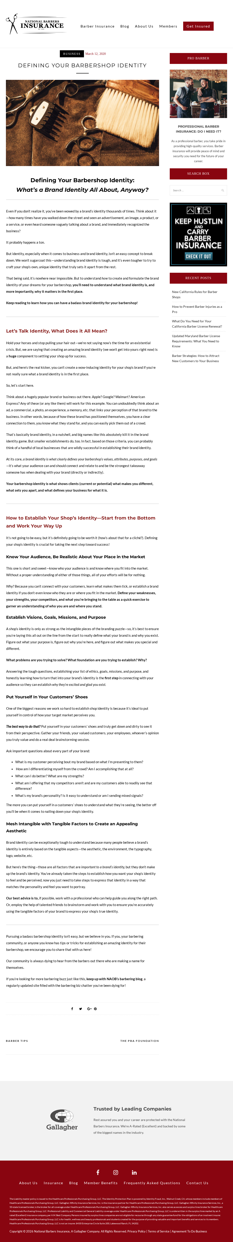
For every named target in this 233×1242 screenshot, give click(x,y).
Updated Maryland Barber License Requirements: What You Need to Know (196, 341)
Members (168, 26)
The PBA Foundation (139, 1041)
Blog (124, 26)
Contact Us (197, 1183)
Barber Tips (17, 1041)
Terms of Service (159, 1231)
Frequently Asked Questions (152, 1183)
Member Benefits (101, 1183)
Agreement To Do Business (189, 1231)
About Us (144, 26)
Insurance (53, 1183)
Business (72, 54)
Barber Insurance (98, 26)
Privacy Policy (136, 1231)
